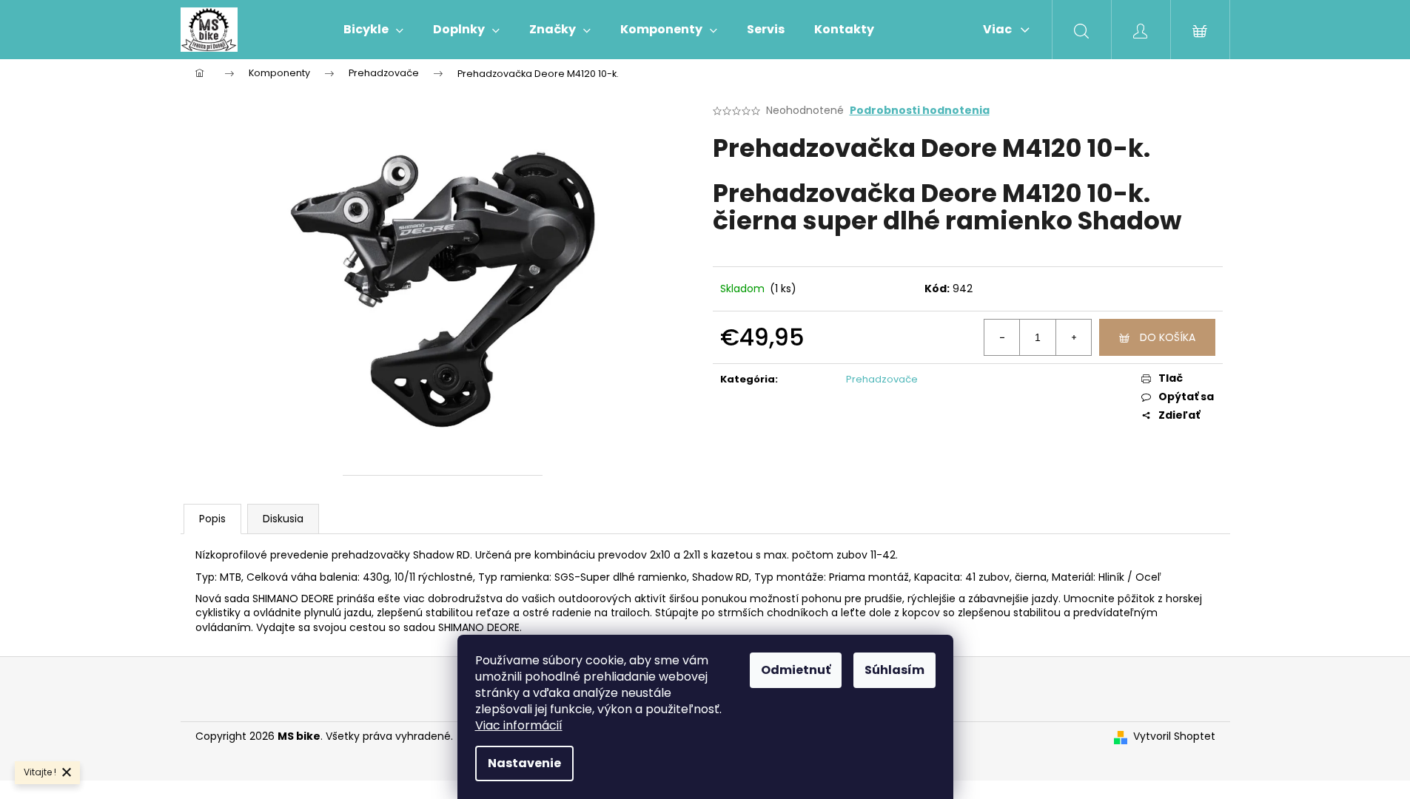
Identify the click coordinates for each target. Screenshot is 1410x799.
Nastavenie (524, 763)
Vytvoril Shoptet (1174, 736)
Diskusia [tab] (283, 518)
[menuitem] (373, 29)
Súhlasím (894, 669)
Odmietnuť (795, 669)
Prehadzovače (882, 379)
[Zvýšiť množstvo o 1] (1073, 337)
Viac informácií (519, 725)
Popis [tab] (212, 518)
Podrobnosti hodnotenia (920, 111)
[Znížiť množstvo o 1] (1002, 337)
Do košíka (1167, 337)
